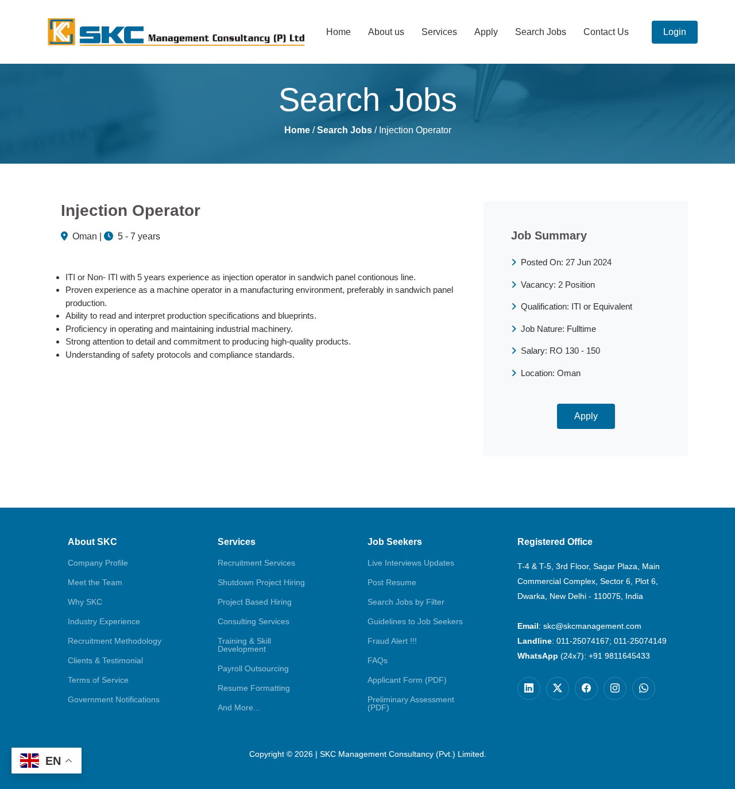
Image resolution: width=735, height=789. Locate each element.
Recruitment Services (256, 563)
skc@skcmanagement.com (592, 626)
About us (386, 32)
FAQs (378, 660)
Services (439, 32)
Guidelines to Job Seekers (415, 621)
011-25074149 (640, 640)
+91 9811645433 (619, 655)
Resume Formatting (254, 688)
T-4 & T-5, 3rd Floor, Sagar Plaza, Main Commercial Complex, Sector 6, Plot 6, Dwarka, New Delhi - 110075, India (588, 581)
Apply (486, 32)
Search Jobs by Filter (406, 602)
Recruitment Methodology (114, 641)
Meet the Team (95, 582)
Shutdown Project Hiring (261, 582)
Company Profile (98, 563)
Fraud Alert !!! (392, 641)
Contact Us (606, 32)
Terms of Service (98, 680)
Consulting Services (253, 621)
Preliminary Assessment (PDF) (411, 703)
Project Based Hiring (255, 602)
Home (338, 32)
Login (674, 32)
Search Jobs (540, 32)
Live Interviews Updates (411, 563)
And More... (239, 707)
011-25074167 (582, 640)
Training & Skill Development (244, 645)
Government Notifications (114, 699)
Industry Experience (104, 621)
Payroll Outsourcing (253, 668)
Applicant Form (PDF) (407, 680)
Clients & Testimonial (105, 660)
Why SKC (85, 602)
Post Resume (392, 582)
